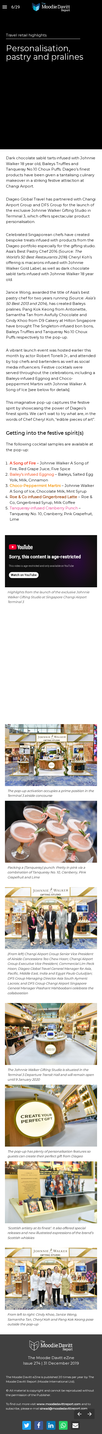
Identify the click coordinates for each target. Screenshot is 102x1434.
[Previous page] (79, 1414)
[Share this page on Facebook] (38, 1425)
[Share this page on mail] (75, 1425)
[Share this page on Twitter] (26, 1425)
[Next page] (89, 1414)
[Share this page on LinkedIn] (51, 1425)
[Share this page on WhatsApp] (63, 1425)
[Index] (4, 7)
